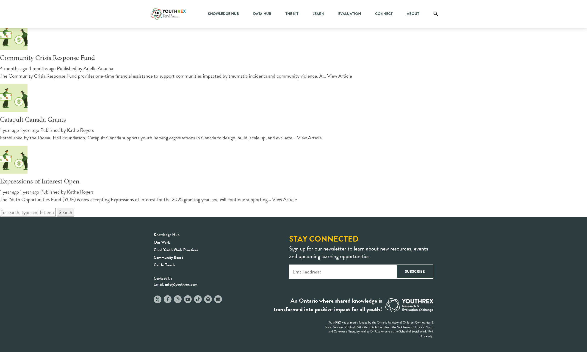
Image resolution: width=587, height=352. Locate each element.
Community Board (168, 257)
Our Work (162, 242)
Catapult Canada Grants (33, 120)
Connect (384, 14)
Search (435, 17)
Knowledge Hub (223, 14)
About (413, 14)
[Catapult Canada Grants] (14, 108)
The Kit (291, 14)
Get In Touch (164, 265)
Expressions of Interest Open (39, 181)
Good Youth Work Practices (176, 250)
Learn (318, 14)
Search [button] (65, 212)
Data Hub (262, 14)
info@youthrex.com (181, 284)
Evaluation (349, 14)
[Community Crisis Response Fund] (14, 46)
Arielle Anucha (98, 68)
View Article (339, 76)
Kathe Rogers (80, 130)
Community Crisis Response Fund (47, 58)
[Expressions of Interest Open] (14, 170)
